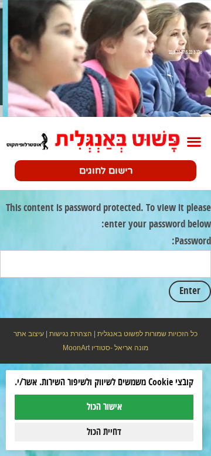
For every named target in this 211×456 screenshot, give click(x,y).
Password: (191, 241)
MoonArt (76, 348)
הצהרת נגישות (70, 334)
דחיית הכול (104, 432)
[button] (193, 141)
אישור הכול (104, 407)
